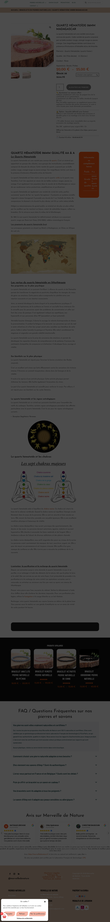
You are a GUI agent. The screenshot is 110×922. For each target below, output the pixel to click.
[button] (45, 902)
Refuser (22, 914)
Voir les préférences (37, 914)
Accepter (9, 914)
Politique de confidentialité (24, 918)
